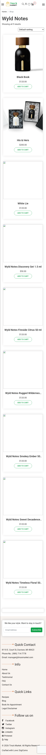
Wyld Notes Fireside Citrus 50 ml (23, 329)
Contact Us (7, 685)
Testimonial (7, 677)
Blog (4, 701)
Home (4, 12)
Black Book (23, 77)
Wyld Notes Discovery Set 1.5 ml (23, 266)
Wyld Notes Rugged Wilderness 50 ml (23, 393)
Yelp (6, 739)
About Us (6, 673)
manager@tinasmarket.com (20, 657)
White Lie (23, 203)
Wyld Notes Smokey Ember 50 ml (23, 456)
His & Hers (23, 140)
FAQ (4, 681)
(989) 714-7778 (19, 653)
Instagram (10, 728)
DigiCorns (23, 750)
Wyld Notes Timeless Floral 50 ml (23, 583)
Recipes (5, 697)
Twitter (8, 724)
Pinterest (8, 736)
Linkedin (9, 732)
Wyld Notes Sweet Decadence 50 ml (23, 519)
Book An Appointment (12, 704)
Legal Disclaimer (9, 708)
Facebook (9, 720)
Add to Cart (23, 87)
